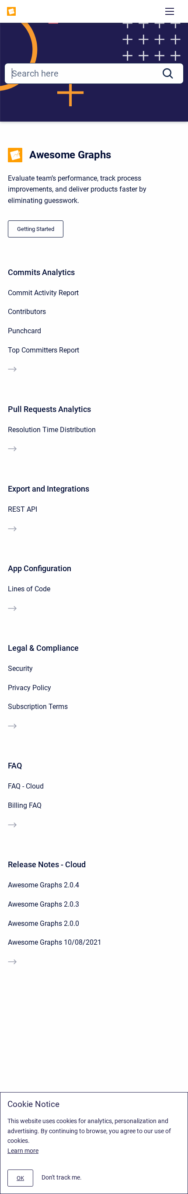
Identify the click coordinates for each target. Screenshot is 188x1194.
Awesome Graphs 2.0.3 (43, 904)
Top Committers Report (43, 350)
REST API (22, 509)
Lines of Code (29, 589)
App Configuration (39, 568)
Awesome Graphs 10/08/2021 (54, 942)
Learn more (22, 1150)
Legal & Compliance (43, 648)
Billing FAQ (25, 805)
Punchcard (24, 331)
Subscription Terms (38, 706)
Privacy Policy (29, 688)
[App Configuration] (12, 609)
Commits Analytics (41, 272)
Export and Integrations (48, 488)
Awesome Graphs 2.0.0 (43, 923)
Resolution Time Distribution (52, 430)
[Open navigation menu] (169, 11)
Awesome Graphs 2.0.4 (43, 885)
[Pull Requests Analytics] (12, 449)
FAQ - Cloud (26, 786)
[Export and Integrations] (12, 529)
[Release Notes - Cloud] (12, 962)
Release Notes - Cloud (47, 864)
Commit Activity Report (43, 293)
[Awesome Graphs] (11, 11)
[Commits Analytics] (12, 370)
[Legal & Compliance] (12, 726)
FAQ (15, 765)
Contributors (27, 311)
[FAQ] (12, 825)
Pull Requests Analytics (49, 409)
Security (20, 668)
